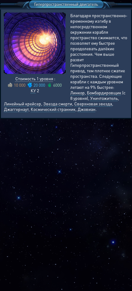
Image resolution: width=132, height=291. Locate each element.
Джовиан (86, 109)
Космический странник (53, 109)
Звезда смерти (57, 103)
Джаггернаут (16, 109)
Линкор (77, 92)
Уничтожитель (104, 98)
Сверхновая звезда (93, 103)
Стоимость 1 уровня (34, 78)
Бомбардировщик (104, 92)
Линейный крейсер (22, 103)
